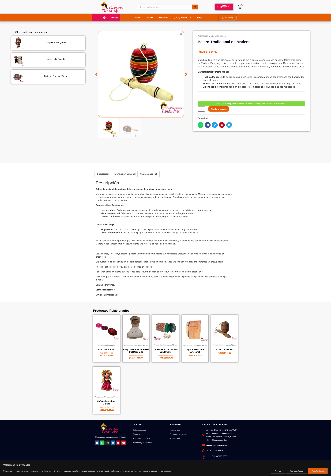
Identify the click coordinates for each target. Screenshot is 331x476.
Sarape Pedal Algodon (55, 42)
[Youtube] (123, 443)
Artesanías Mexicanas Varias (212, 36)
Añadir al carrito (218, 109)
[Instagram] (107, 443)
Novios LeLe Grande (55, 59)
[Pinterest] (118, 443)
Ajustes (278, 471)
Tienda (150, 17)
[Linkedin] (113, 443)
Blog (199, 17)
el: (214, 456)
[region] (165, 468)
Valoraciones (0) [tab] (148, 174)
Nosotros (163, 17)
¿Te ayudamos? (181, 17)
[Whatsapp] (102, 443)
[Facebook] (97, 443)
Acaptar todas (318, 471)
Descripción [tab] (103, 174)
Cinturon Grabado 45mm (55, 76)
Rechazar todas (296, 471)
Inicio (137, 17)
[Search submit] (195, 7)
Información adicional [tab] (125, 174)
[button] (107, 17)
